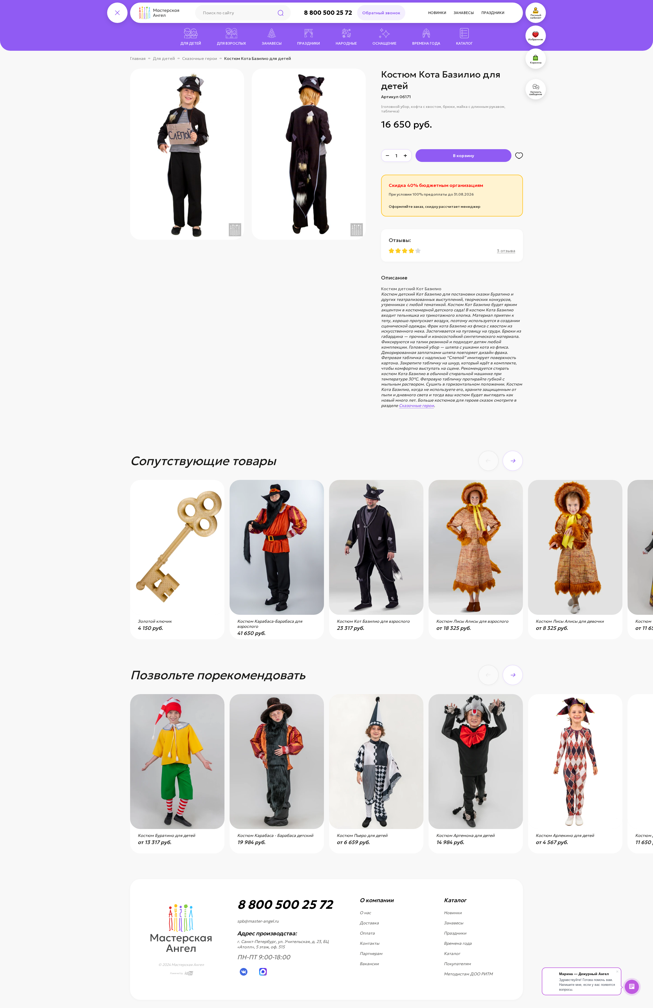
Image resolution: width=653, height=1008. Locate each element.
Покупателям (457, 963)
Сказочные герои (199, 58)
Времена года (458, 943)
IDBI (188, 973)
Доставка (369, 922)
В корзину (463, 155)
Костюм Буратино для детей (166, 835)
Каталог (452, 953)
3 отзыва (506, 250)
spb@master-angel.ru (258, 921)
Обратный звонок (381, 12)
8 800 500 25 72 (328, 13)
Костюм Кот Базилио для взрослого (373, 621)
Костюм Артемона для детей (465, 835)
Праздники (492, 12)
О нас (365, 912)
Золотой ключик (155, 621)
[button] (488, 461)
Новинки (437, 12)
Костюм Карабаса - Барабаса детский (275, 835)
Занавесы (464, 12)
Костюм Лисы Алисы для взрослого (472, 621)
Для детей (164, 58)
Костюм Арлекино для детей (565, 835)
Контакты (369, 943)
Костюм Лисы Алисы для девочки (570, 621)
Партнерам (371, 953)
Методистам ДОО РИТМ (468, 973)
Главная (138, 58)
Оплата (367, 933)
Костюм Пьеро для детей (362, 835)
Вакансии (369, 963)
